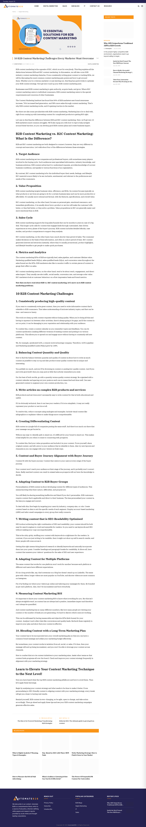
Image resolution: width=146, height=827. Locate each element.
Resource (108, 6)
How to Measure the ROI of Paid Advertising (24, 778)
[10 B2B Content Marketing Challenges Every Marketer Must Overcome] (55, 35)
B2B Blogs (75, 6)
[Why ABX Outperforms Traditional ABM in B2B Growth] (119, 30)
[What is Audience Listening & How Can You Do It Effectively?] (55, 766)
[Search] (138, 6)
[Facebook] (5, 74)
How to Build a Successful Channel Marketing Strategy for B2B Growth (123, 71)
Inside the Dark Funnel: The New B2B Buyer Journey (122, 62)
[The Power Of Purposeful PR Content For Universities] (85, 766)
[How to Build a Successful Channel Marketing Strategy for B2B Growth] (107, 72)
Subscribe (47, 806)
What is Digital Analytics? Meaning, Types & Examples (25, 754)
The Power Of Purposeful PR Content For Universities (82, 778)
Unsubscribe (48, 809)
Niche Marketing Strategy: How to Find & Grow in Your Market (84, 754)
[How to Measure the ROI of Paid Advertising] (26, 766)
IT (84, 6)
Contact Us (94, 6)
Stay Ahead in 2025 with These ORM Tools (55, 754)
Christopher (18, 64)
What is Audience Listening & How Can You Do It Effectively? (55, 778)
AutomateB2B (72, 825)
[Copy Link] (5, 88)
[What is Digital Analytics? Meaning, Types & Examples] (26, 742)
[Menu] (142, 6)
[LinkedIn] (5, 83)
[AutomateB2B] (13, 6)
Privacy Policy (48, 803)
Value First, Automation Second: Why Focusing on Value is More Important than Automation (123, 81)
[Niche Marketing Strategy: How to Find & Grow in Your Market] (85, 742)
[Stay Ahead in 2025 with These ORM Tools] (55, 742)
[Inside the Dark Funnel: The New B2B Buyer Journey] (107, 63)
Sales (64, 6)
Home (36, 6)
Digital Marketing (50, 6)
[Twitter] (5, 79)
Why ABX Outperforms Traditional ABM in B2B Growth (118, 44)
